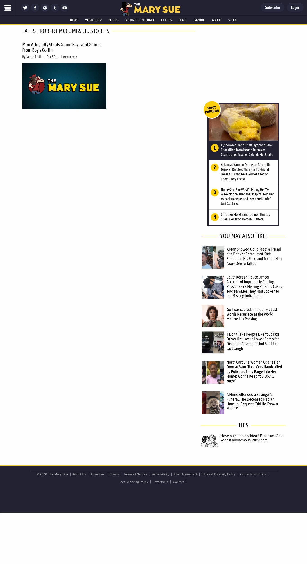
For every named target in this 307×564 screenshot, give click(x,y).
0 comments (70, 56)
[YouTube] (65, 11)
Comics (166, 20)
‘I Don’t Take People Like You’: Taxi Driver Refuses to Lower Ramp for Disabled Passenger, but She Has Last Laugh (253, 341)
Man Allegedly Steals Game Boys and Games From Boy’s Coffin (61, 47)
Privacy (114, 474)
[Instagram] (45, 11)
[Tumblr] (55, 11)
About (217, 20)
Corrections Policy (253, 474)
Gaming (199, 20)
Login (295, 7)
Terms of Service (135, 474)
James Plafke (34, 57)
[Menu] (8, 8)
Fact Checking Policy (133, 482)
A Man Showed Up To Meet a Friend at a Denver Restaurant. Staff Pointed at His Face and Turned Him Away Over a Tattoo (254, 256)
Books (113, 20)
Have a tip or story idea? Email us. (247, 436)
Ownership (160, 482)
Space (183, 20)
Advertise (97, 474)
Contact (178, 482)
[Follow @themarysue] (25, 11)
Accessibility (160, 474)
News (74, 20)
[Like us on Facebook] (35, 11)
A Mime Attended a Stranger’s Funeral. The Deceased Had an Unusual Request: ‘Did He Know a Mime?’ (252, 401)
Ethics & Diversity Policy (219, 474)
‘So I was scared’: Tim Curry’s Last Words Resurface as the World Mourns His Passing (252, 314)
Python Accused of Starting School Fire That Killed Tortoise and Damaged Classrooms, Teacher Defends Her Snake (247, 150)
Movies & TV (93, 20)
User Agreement (185, 474)
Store (232, 20)
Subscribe (272, 7)
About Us (79, 474)
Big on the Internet (139, 20)
